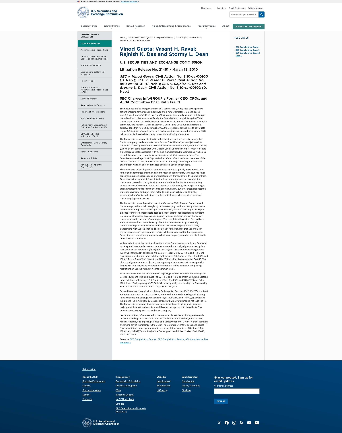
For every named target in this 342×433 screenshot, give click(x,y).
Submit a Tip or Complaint (249, 26)
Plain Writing (188, 381)
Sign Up (221, 401)
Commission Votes (91, 390)
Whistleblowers (255, 8)
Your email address (223, 386)
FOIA (118, 390)
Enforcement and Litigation (141, 38)
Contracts (87, 399)
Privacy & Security (191, 385)
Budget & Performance (93, 381)
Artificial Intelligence (126, 385)
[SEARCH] (262, 14)
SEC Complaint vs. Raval (170, 339)
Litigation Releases (164, 38)
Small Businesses (237, 8)
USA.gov (161, 390)
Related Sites (163, 385)
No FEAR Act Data (125, 399)
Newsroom (206, 8)
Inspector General (125, 394)
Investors (221, 8)
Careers (86, 385)
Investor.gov (163, 381)
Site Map (186, 390)
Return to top (89, 369)
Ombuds (120, 404)
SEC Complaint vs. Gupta (142, 339)
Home (122, 38)
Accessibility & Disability (128, 381)
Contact (86, 394)
